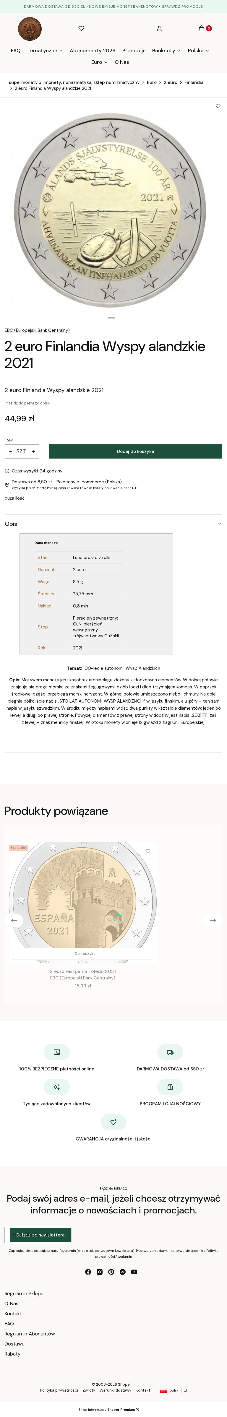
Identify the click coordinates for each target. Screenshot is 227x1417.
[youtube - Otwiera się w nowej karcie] (134, 1271)
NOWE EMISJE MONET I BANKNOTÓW (123, 6)
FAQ (9, 1323)
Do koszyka (85, 953)
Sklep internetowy (107, 1410)
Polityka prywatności (59, 1390)
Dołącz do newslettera (40, 1235)
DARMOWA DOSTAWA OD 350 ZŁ (55, 6)
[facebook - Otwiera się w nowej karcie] (88, 1271)
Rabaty (12, 1354)
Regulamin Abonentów (29, 1333)
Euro (152, 82)
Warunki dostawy (115, 1390)
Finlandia (193, 82)
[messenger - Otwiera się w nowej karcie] (122, 1271)
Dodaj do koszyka (135, 451)
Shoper (124, 1384)
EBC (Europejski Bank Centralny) (37, 330)
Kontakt (13, 1313)
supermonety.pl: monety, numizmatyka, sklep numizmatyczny (74, 82)
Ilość (9, 440)
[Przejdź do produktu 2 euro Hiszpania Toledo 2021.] (83, 902)
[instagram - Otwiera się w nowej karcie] (99, 1271)
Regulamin (124, 1256)
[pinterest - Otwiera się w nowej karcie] (111, 1271)
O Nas (11, 1303)
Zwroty (88, 1390)
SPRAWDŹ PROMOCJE (182, 6)
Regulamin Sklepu (23, 1293)
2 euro (170, 82)
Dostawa (14, 1343)
